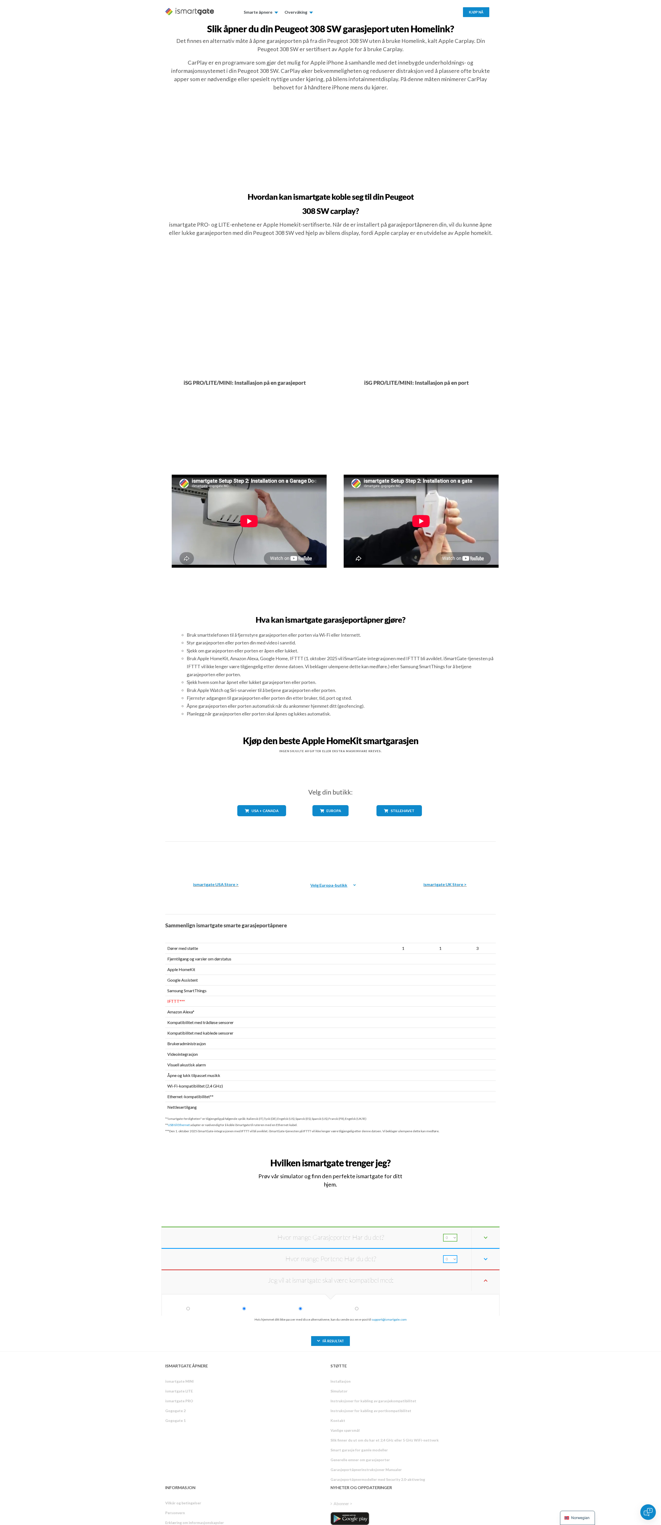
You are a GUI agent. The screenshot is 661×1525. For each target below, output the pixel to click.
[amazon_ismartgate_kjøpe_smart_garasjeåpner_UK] (445, 858)
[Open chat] (648, 1512)
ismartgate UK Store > (445, 884)
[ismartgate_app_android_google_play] (349, 1518)
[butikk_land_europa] (330, 820)
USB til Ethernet (179, 1125)
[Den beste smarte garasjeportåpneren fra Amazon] (216, 858)
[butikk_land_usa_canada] (261, 820)
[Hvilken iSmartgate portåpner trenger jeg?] (458, 1158)
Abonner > (343, 1503)
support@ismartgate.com (389, 1319)
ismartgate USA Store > (216, 884)
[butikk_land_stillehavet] (399, 820)
